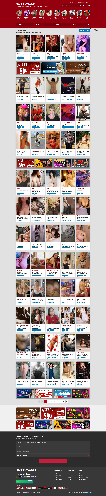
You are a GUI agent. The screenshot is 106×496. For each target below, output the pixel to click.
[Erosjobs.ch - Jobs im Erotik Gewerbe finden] (43, 393)
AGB (69, 473)
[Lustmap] (33, 487)
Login (56, 473)
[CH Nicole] (57, 13)
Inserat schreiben (84, 30)
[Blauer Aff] (62, 163)
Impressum (70, 475)
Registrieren (81, 2)
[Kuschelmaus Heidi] (34, 13)
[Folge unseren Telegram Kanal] (83, 5)
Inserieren (57, 477)
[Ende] (67, 401)
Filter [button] (74, 24)
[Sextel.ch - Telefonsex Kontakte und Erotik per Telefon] (78, 413)
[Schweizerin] (49, 13)
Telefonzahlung (84, 477)
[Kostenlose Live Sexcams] (43, 163)
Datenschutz (70, 492)
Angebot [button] (57, 24)
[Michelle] (27, 13)
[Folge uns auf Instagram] (89, 5)
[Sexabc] (44, 487)
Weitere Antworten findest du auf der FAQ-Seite (52, 461)
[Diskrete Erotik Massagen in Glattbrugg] (77, 68)
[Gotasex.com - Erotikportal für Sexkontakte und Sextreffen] (28, 487)
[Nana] (42, 13)
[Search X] (49, 487)
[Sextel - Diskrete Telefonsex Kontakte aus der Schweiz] (80, 393)
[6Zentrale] (54, 487)
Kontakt (70, 477)
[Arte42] (28, 68)
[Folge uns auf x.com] (86, 5)
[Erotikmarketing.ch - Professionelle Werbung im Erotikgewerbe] (25, 393)
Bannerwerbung (84, 479)
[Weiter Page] (63, 401)
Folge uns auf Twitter (87, 492)
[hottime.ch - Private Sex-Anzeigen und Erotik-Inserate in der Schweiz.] (25, 4)
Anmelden (88, 2)
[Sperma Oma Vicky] (19, 13)
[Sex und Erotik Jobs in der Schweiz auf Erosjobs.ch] (18, 487)
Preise (69, 479)
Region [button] (37, 24)
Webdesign (83, 475)
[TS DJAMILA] (64, 13)
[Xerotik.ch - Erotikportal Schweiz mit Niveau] (39, 487)
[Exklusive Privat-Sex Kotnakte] (80, 163)
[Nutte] (60, 487)
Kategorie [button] (19, 24)
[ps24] (23, 487)
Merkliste (73, 2)
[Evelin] (87, 13)
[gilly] (79, 13)
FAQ (81, 473)
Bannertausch (58, 479)
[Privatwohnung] (72, 13)
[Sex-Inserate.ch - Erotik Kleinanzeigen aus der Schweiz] (65, 487)
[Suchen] (80, 5)
